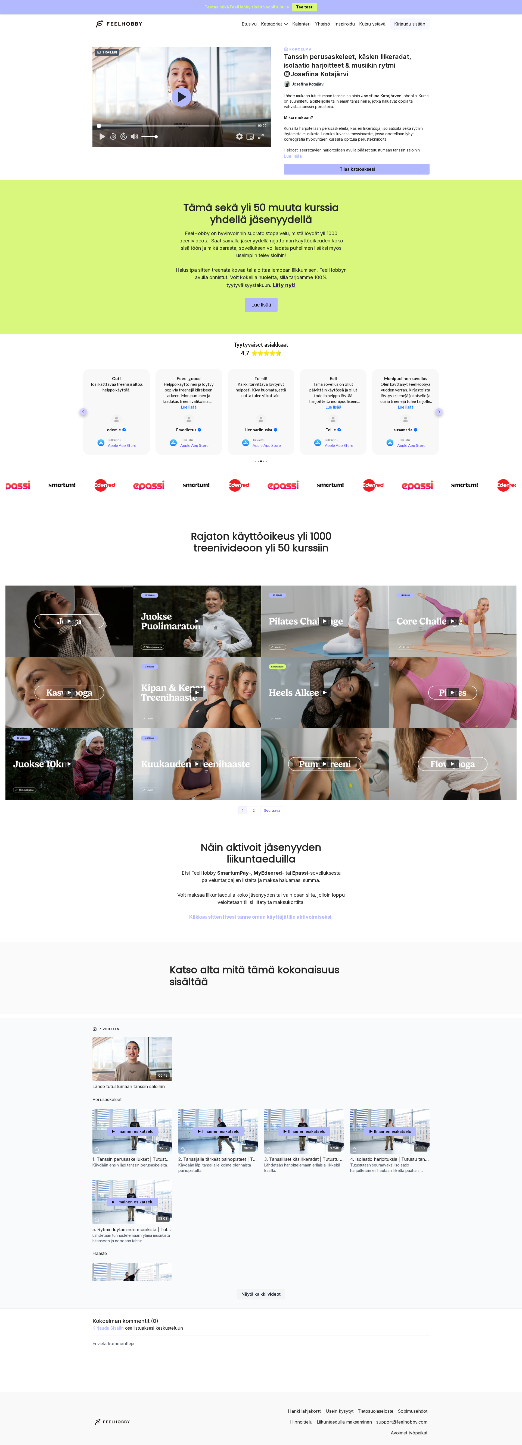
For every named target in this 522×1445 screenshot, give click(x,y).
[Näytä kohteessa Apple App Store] (116, 419)
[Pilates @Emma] (453, 692)
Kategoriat (272, 24)
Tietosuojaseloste (375, 1411)
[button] (83, 411)
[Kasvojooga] (69, 692)
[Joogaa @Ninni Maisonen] (453, 764)
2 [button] (254, 810)
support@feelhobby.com (401, 1422)
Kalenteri (301, 24)
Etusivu (249, 24)
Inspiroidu (344, 24)
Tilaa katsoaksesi (357, 169)
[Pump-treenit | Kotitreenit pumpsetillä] (325, 764)
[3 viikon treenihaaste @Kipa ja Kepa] (197, 692)
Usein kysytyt (339, 1411)
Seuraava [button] (272, 810)
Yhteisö (322, 24)
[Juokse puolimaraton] (197, 621)
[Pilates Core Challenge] (453, 621)
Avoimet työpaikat (409, 1432)
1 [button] (242, 810)
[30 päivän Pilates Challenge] (325, 621)
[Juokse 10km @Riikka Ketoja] (69, 764)
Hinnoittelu (301, 1422)
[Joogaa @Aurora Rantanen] (69, 621)
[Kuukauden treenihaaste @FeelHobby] (197, 764)
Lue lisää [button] (116, 406)
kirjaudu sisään (108, 1328)
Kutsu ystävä (372, 24)
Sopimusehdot (412, 1411)
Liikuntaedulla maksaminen (344, 1422)
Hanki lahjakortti (304, 1411)
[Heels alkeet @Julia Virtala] (325, 692)
